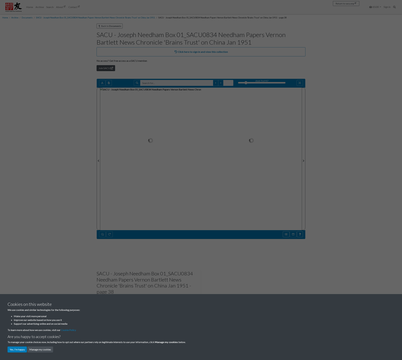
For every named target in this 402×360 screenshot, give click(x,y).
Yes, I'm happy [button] (17, 349)
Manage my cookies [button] (40, 349)
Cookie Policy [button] (68, 329)
